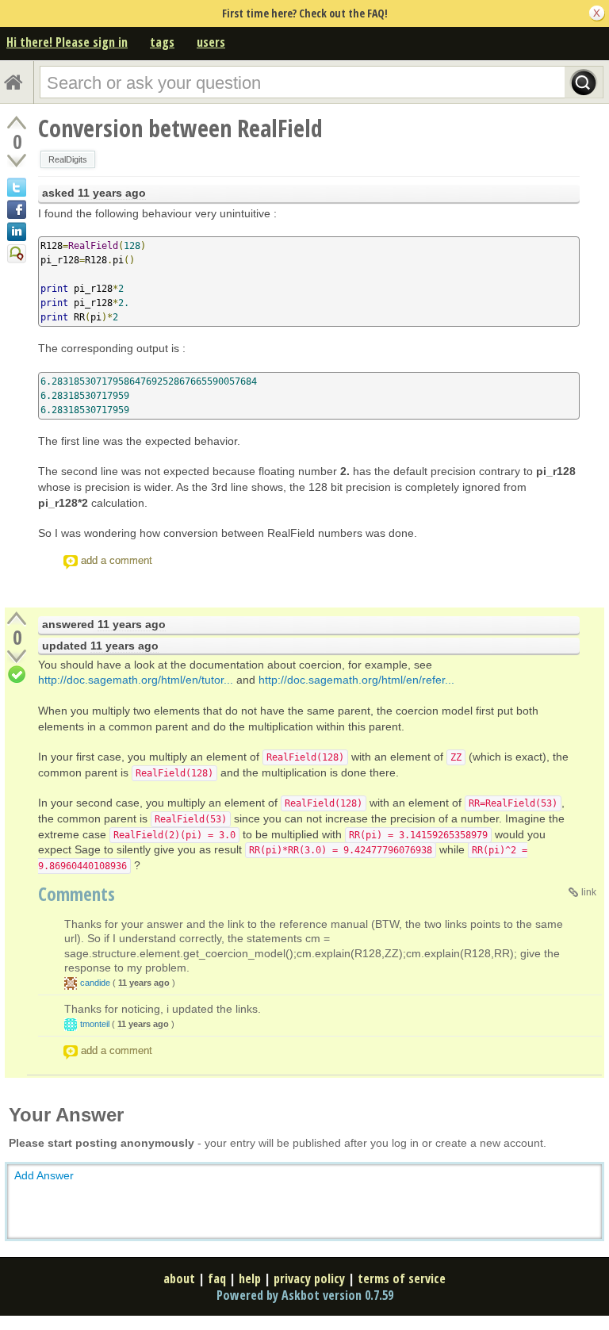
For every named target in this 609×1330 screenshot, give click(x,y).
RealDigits (67, 159)
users (211, 42)
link (588, 892)
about (179, 1278)
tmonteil (94, 1024)
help (250, 1278)
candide (95, 982)
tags (162, 42)
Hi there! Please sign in (67, 42)
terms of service (402, 1278)
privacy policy (309, 1278)
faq (217, 1278)
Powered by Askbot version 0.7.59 (304, 1295)
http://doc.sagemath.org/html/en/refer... (356, 679)
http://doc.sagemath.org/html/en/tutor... (135, 679)
